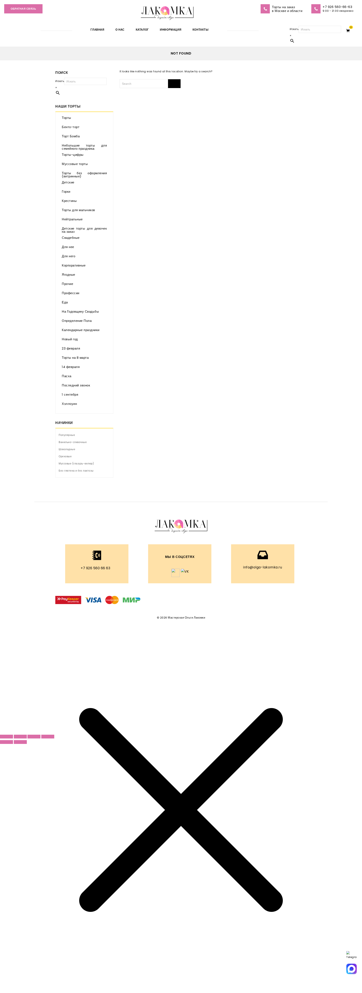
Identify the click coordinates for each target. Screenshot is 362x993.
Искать (294, 29)
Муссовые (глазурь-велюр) (76, 463)
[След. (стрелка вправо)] (20, 742)
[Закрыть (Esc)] (47, 736)
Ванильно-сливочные (73, 442)
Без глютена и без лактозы (76, 470)
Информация (170, 30)
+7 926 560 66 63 (95, 568)
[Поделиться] (33, 736)
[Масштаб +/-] (6, 736)
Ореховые (65, 456)
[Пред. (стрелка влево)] (6, 742)
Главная (97, 30)
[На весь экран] (20, 736)
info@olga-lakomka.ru (262, 567)
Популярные (67, 435)
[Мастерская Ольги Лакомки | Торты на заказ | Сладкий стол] (167, 12)
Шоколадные (67, 449)
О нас (119, 30)
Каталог (142, 30)
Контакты (201, 30)
